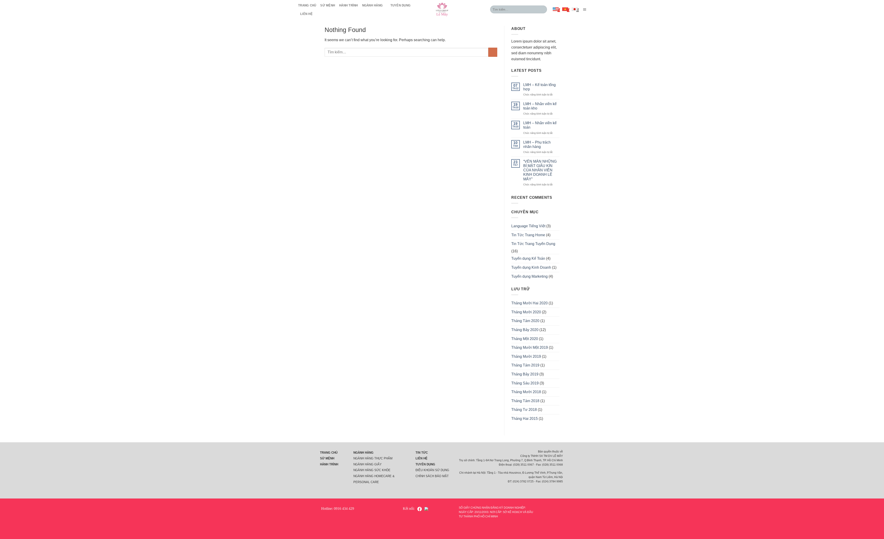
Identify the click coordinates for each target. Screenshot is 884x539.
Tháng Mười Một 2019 (529, 347)
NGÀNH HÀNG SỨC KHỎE (371, 470)
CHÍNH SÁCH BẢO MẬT (432, 476)
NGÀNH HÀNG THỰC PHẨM (373, 458)
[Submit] (543, 9)
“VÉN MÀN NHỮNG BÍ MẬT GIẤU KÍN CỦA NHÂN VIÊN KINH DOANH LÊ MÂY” (540, 170)
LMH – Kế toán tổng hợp (539, 87)
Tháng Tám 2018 (525, 401)
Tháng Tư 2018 (524, 410)
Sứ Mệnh (327, 5)
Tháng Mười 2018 (526, 392)
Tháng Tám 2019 (525, 365)
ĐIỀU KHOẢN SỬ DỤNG (432, 470)
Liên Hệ (306, 14)
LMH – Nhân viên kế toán (540, 125)
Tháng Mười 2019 (526, 356)
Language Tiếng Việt (528, 226)
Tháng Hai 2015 (524, 419)
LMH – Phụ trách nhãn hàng (537, 144)
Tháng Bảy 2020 (524, 330)
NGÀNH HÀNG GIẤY (367, 464)
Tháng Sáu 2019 (525, 383)
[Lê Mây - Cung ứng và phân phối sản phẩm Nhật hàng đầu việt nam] (442, 9)
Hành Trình (348, 5)
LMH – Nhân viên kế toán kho (540, 106)
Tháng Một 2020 (524, 339)
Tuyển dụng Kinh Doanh (531, 267)
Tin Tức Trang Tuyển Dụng (533, 244)
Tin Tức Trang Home (528, 235)
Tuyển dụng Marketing (529, 276)
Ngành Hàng (372, 5)
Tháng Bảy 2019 (524, 374)
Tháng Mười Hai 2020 (529, 303)
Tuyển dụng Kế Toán (528, 258)
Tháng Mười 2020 (526, 312)
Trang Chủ (307, 5)
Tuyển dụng (400, 5)
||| (584, 9)
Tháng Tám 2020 (525, 321)
